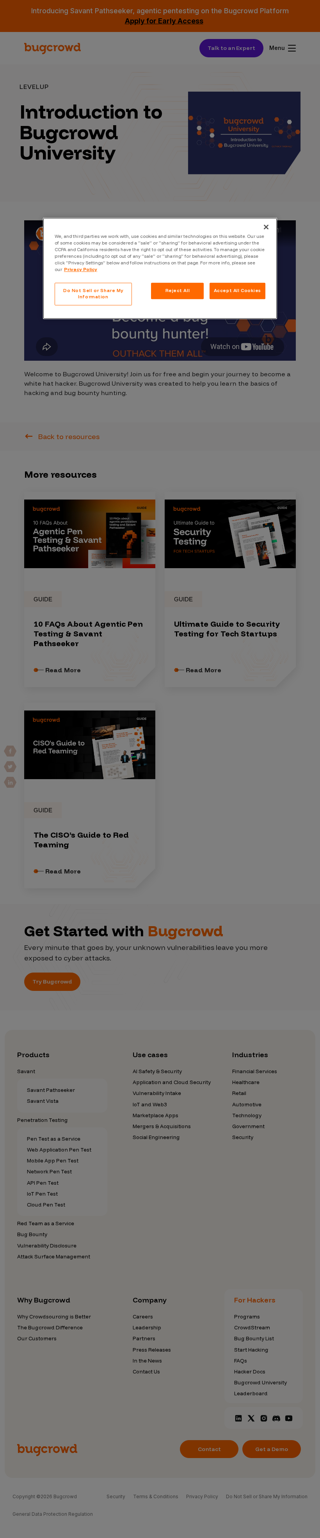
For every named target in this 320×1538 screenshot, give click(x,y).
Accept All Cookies (237, 290)
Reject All (177, 290)
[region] (160, 268)
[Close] (266, 227)
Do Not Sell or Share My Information (93, 293)
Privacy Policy (80, 269)
